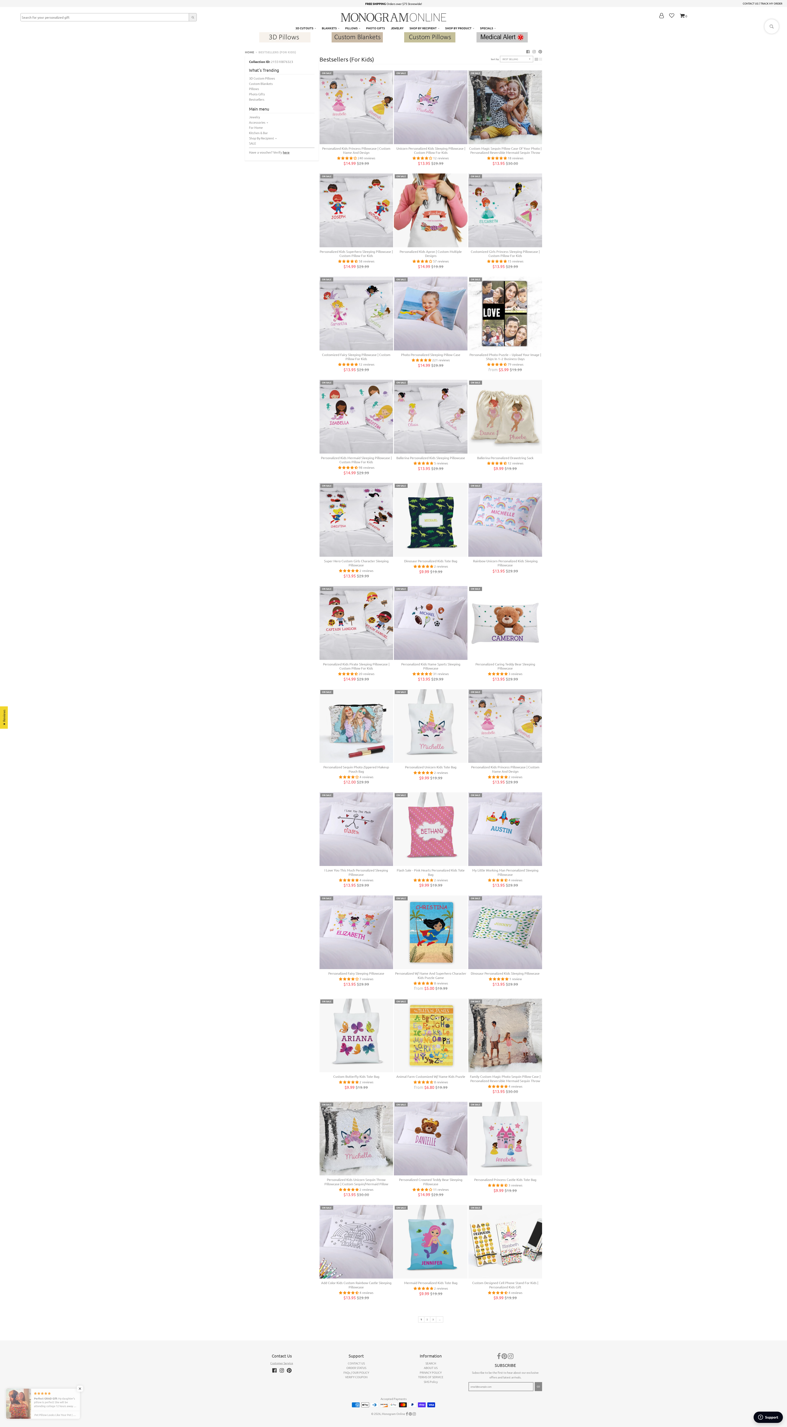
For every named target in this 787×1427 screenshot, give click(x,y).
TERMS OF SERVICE (430, 1377)
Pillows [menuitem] (351, 28)
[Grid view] (536, 59)
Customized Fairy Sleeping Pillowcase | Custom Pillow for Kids (356, 356)
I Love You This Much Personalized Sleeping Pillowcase (356, 872)
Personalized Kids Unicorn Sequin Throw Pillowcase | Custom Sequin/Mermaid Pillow (356, 1181)
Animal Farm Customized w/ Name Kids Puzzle (430, 1076)
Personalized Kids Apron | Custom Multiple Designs (431, 253)
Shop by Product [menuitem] (458, 28)
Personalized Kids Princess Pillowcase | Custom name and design (356, 150)
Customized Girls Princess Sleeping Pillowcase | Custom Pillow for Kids (505, 253)
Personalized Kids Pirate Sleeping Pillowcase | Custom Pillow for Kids (356, 666)
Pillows (254, 89)
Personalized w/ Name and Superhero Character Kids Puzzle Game (430, 975)
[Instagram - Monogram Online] (534, 51)
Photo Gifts (257, 94)
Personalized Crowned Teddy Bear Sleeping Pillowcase (430, 1181)
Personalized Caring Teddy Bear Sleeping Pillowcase (505, 666)
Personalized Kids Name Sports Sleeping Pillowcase (430, 666)
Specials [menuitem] (486, 28)
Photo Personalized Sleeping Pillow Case (430, 354)
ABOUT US (431, 1368)
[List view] (540, 59)
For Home (256, 127)
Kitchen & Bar (258, 133)
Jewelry (254, 117)
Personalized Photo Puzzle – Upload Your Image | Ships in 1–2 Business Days (505, 356)
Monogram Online (393, 1414)
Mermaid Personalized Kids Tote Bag (430, 1283)
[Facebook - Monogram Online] (528, 51)
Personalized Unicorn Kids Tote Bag (430, 767)
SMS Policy (431, 1382)
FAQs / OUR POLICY (356, 1372)
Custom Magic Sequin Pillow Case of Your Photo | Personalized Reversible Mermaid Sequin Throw (505, 150)
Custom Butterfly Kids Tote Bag (356, 1076)
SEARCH (430, 1363)
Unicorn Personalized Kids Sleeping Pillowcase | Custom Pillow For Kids (430, 150)
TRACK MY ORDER (771, 3)
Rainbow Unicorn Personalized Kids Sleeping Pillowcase (505, 563)
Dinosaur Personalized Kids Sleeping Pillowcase (505, 973)
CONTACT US (750, 3)
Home (249, 52)
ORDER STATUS (356, 1368)
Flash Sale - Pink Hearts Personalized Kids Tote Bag (431, 872)
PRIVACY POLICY (431, 1372)
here (286, 152)
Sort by (495, 59)
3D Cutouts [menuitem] (304, 28)
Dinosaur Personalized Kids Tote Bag (430, 561)
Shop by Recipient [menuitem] (423, 28)
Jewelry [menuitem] (397, 28)
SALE (252, 143)
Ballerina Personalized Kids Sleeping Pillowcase (430, 458)
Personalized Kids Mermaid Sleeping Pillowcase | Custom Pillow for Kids (356, 460)
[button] (82, 1389)
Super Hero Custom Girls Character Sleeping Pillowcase (356, 563)
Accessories (257, 122)
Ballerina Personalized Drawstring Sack (505, 458)
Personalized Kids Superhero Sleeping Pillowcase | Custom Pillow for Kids (356, 253)
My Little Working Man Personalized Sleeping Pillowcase (505, 872)
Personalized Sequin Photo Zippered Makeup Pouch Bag (356, 769)
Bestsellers (256, 99)
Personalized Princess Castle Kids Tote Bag (505, 1179)
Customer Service (281, 1363)
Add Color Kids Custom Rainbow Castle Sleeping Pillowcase (356, 1285)
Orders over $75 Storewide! (393, 4)
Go (538, 1386)
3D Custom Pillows (262, 78)
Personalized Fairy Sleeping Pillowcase (356, 973)
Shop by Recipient (261, 138)
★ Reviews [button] (4, 717)
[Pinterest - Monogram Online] (540, 51)
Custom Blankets (261, 84)
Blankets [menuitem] (329, 28)
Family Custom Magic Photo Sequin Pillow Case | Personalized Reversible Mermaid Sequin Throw (505, 1078)
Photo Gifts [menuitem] (375, 28)
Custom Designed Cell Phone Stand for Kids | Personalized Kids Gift (505, 1285)
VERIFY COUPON (356, 1377)
